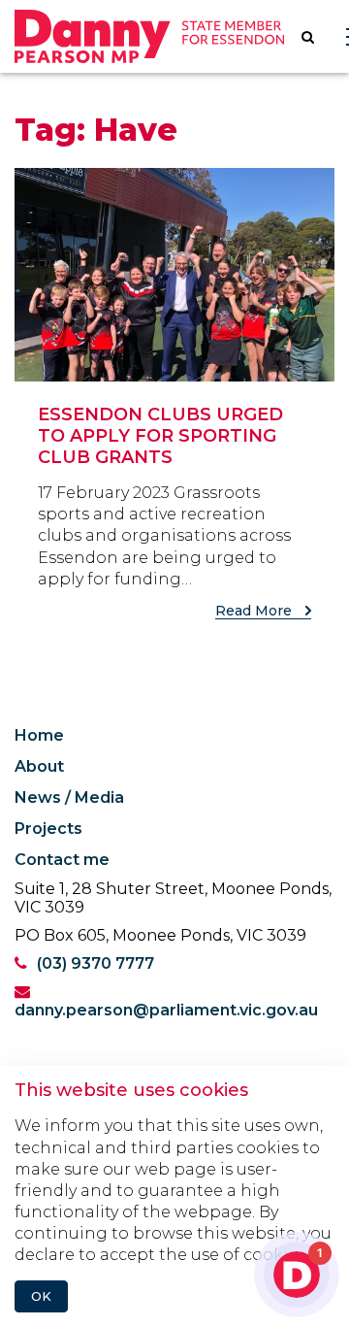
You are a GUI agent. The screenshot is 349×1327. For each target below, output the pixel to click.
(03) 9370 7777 (95, 963)
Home (39, 735)
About (39, 766)
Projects (48, 828)
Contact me (62, 859)
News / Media (69, 797)
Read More (255, 610)
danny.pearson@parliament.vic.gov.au (166, 1010)
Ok (41, 1296)
